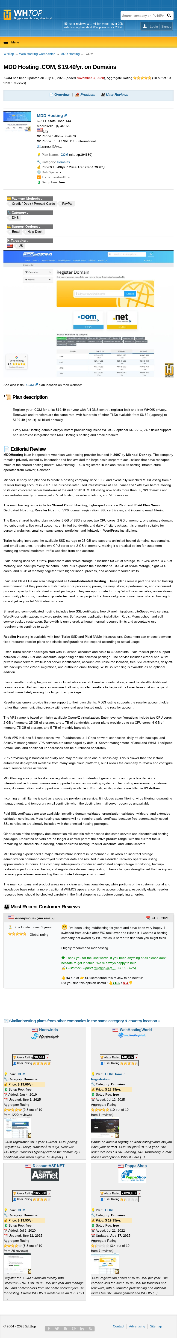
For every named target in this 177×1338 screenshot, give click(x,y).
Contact (118, 1326)
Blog (65, 1328)
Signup (166, 26)
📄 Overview (59, 94)
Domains (63, 162)
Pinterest (74, 1328)
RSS (90, 1328)
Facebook (49, 1328)
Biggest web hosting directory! (33, 18)
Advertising (137, 1326)
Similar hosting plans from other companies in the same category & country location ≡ (84, 1021)
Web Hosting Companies (37, 54)
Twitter (57, 1328)
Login (154, 26)
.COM (29, 385)
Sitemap (156, 1326)
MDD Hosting (70, 54)
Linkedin (82, 1328)
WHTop (8, 54)
